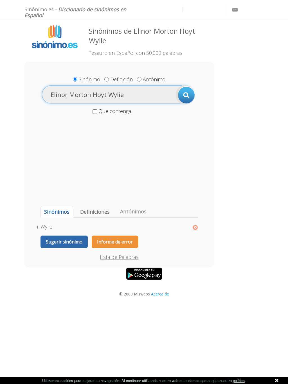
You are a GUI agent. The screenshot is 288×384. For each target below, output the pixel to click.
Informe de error (115, 242)
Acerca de (160, 294)
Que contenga (114, 111)
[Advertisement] (119, 160)
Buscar (185, 95)
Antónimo (154, 79)
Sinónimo (89, 79)
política (239, 381)
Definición (121, 79)
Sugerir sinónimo (64, 242)
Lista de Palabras (119, 257)
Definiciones (95, 211)
